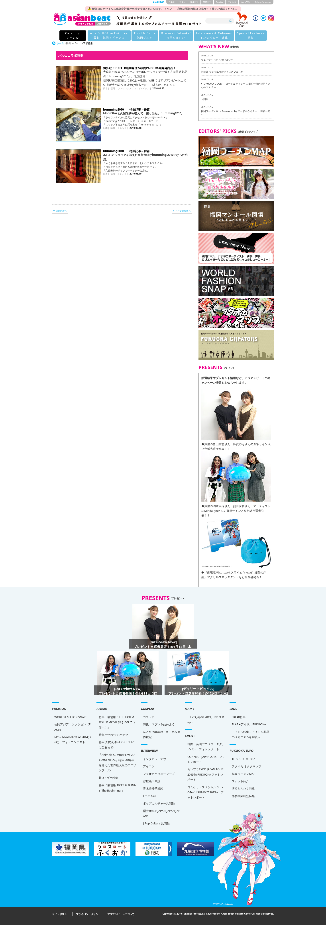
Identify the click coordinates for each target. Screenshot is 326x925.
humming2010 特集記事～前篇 (126, 151)
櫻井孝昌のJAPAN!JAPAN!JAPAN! (161, 813)
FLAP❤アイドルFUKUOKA (249, 724)
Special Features (251, 35)
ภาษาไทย (232, 2)
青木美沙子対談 (153, 788)
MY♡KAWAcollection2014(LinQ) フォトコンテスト (72, 739)
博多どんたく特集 (243, 788)
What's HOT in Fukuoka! (109, 35)
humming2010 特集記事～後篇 (126, 109)
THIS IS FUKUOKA (243, 759)
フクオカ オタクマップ (246, 766)
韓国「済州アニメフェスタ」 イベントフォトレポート (206, 746)
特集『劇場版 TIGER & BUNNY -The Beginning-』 (117, 787)
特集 (68, 43)
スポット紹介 (240, 781)
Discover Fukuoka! (176, 35)
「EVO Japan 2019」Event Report (205, 719)
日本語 (172, 2)
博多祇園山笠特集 (243, 796)
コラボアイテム (141, 88)
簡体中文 (194, 2)
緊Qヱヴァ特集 (108, 778)
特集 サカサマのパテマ (113, 735)
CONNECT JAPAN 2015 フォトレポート (206, 759)
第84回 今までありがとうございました (222, 71)
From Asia (149, 796)
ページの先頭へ (183, 210)
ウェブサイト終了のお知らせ (217, 59)
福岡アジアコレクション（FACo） (72, 726)
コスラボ (149, 717)
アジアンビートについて (120, 914)
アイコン (149, 766)
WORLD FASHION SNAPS (70, 717)
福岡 (112, 88)
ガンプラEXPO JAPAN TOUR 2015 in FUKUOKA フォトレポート (205, 774)
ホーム (60, 43)
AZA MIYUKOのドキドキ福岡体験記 (161, 734)
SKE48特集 (238, 717)
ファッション (124, 88)
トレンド (122, 127)
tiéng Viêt (245, 2)
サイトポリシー (60, 914)
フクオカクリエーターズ (159, 774)
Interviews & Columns (214, 35)
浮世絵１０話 (151, 781)
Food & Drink (144, 35)
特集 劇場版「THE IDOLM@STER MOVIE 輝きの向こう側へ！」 (117, 722)
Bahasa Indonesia (263, 2)
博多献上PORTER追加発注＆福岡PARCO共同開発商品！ (139, 68)
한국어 (182, 2)
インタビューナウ (154, 759)
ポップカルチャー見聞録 (159, 803)
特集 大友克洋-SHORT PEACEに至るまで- (117, 744)
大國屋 (204, 99)
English (219, 2)
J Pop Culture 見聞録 (156, 823)
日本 (105, 88)
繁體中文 (207, 2)
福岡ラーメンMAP (243, 774)
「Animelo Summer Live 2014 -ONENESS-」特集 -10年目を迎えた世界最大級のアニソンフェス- (117, 762)
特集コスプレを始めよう (159, 724)
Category (72, 35)
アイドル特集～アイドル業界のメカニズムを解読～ (250, 734)
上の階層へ (61, 210)
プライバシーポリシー (88, 914)
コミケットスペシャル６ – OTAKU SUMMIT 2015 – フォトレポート (205, 792)
